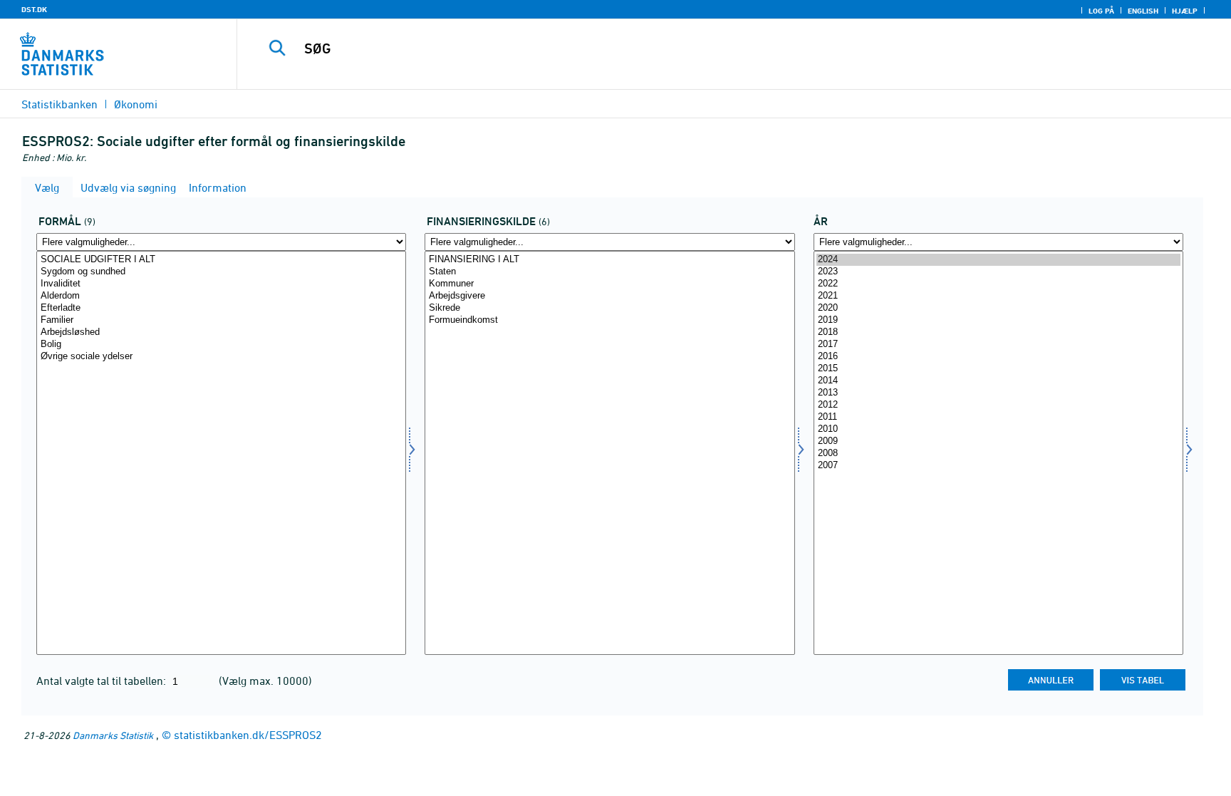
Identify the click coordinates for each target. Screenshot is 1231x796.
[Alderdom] (221, 296)
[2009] (998, 441)
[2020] (998, 308)
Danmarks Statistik (113, 735)
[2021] (998, 296)
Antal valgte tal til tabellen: (102, 680)
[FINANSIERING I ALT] (609, 260)
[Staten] (609, 272)
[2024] (998, 260)
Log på (1101, 11)
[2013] (998, 393)
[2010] (998, 429)
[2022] (998, 284)
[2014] (998, 381)
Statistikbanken (59, 104)
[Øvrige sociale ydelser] (221, 357)
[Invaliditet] (221, 284)
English (1143, 11)
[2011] (998, 417)
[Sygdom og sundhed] (221, 272)
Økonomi (135, 104)
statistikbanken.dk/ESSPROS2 (248, 734)
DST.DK (34, 9)
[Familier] (221, 320)
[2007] (998, 466)
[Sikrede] (609, 308)
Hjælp (1185, 11)
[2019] (998, 320)
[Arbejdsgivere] (609, 296)
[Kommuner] (609, 284)
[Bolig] (221, 344)
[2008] (998, 454)
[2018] (998, 332)
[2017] (998, 344)
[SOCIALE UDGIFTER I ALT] (221, 260)
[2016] (998, 357)
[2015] (998, 369)
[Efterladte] (221, 308)
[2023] (998, 272)
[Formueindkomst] (609, 320)
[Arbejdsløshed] (221, 332)
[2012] (998, 405)
